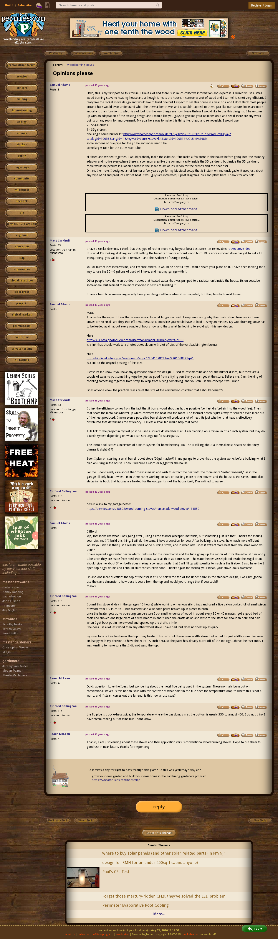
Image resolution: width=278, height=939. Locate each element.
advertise (84, 934)
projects (22, 303)
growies (22, 76)
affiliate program (102, 934)
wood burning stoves (80, 64)
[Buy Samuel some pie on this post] (235, 86)
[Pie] (39, 5)
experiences (21, 269)
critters (22, 87)
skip (22, 258)
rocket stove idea (239, 248)
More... (159, 914)
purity (22, 155)
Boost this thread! (159, 833)
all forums (22, 360)
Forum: (58, 64)
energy (21, 121)
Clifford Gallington (63, 491)
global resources (22, 280)
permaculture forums (22, 65)
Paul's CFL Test (115, 871)
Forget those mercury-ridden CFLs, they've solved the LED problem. (164, 896)
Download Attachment (178, 209)
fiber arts (21, 201)
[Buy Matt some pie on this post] (235, 242)
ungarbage (22, 167)
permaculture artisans (21, 223)
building (22, 99)
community (22, 178)
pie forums (22, 337)
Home (9, 5)
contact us (69, 934)
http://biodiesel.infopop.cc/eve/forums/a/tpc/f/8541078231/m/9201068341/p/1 (140, 358)
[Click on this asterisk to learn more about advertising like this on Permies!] (233, 37)
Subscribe (24, 5)
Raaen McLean (60, 678)
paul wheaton (191, 934)
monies (22, 133)
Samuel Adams (60, 84)
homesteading (22, 110)
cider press (21, 291)
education (22, 246)
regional (22, 235)
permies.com (22, 325)
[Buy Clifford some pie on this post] (235, 492)
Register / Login (261, 5)
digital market (22, 314)
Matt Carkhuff (60, 240)
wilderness (22, 189)
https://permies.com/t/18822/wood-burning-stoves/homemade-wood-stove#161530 (143, 508)
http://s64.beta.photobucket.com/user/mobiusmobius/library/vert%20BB (135, 340)
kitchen (22, 144)
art (22, 212)
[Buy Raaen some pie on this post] (235, 679)
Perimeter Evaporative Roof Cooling (135, 905)
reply (159, 806)
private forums (22, 348)
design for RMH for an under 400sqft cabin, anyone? (150, 862)
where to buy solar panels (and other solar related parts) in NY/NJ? (163, 853)
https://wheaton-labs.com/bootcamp (116, 779)
